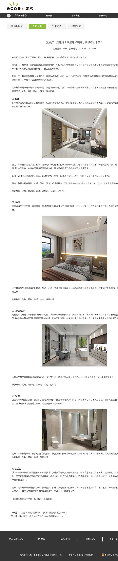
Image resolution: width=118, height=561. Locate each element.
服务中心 (103, 15)
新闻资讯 (76, 15)
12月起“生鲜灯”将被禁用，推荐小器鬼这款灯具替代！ (43, 513)
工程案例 (48, 15)
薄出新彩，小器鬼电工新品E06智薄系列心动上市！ (42, 516)
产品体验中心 (21, 15)
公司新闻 (37, 26)
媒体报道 (76, 26)
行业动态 (56, 26)
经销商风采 (17, 26)
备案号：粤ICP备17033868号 (81, 555)
